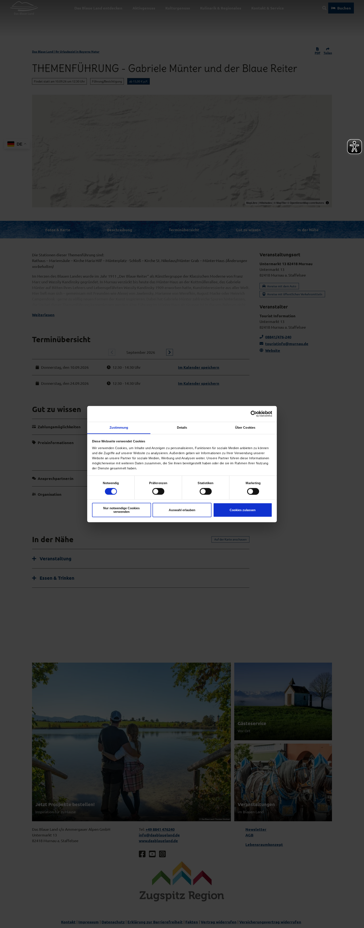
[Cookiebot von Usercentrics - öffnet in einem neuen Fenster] (253, 414)
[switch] (158, 491)
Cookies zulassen (243, 510)
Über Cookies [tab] (245, 427)
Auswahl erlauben (182, 510)
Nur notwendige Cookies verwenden (121, 510)
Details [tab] (182, 427)
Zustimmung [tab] (119, 427)
